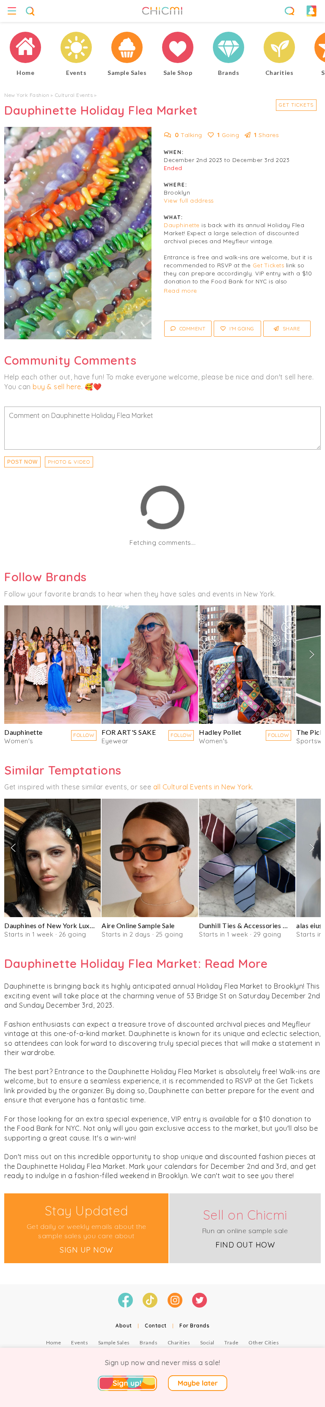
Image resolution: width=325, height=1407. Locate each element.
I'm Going (241, 328)
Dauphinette (182, 225)
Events (79, 1342)
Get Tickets (296, 105)
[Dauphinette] (52, 664)
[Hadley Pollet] (247, 664)
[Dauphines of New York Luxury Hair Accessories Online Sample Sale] (52, 858)
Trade (231, 1342)
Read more (180, 290)
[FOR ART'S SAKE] (150, 664)
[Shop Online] (178, 48)
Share (290, 328)
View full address (189, 200)
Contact (156, 1325)
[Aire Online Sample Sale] (150, 858)
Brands (148, 1342)
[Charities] (279, 48)
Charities (179, 1342)
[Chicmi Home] (25, 48)
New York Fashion (26, 95)
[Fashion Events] (76, 48)
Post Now (22, 462)
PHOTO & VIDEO (69, 462)
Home (53, 1342)
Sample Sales (114, 1342)
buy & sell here (57, 386)
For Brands (194, 1325)
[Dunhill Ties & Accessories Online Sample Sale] (247, 858)
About (124, 1325)
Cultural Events (74, 95)
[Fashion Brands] (228, 48)
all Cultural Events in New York (202, 787)
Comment (191, 328)
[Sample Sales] (127, 48)
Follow (83, 735)
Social (207, 1342)
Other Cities (263, 1342)
